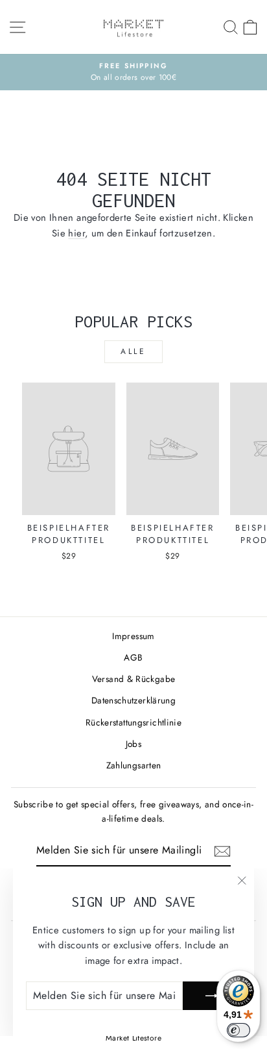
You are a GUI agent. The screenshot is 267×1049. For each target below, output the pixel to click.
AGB (133, 657)
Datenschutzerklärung (133, 700)
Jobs (133, 743)
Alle (133, 351)
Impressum (133, 635)
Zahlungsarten (133, 765)
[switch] (238, 1030)
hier (76, 233)
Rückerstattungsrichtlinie (133, 722)
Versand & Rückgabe (134, 678)
